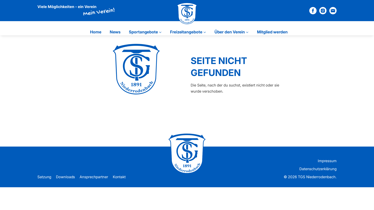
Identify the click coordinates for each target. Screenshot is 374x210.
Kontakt (119, 177)
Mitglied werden (272, 31)
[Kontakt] (333, 10)
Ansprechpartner (94, 177)
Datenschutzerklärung (318, 169)
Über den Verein (229, 31)
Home (95, 31)
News (115, 31)
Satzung (44, 177)
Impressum (327, 161)
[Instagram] (323, 10)
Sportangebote (143, 31)
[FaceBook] (313, 10)
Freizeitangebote (186, 31)
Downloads (65, 177)
